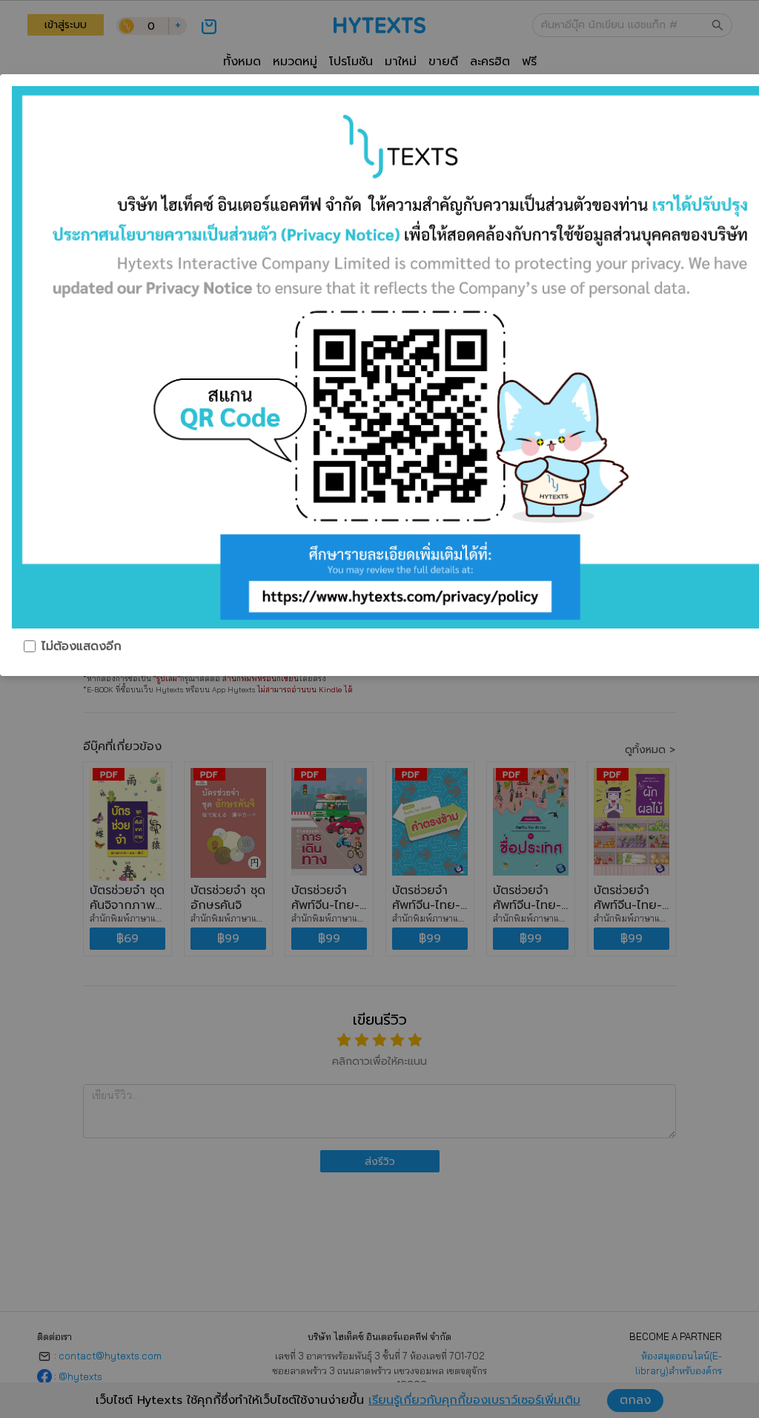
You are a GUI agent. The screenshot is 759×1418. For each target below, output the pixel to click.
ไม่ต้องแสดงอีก (82, 646)
